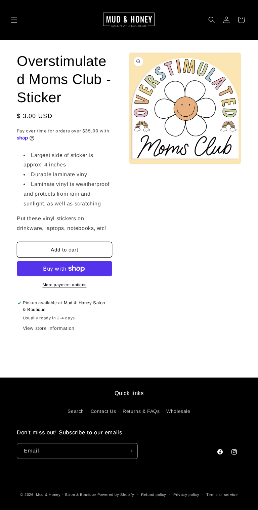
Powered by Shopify (115, 495)
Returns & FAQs (141, 411)
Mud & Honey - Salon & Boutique (66, 495)
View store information (49, 328)
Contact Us (103, 411)
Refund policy (153, 495)
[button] (14, 19)
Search (76, 411)
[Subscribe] (130, 451)
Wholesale (178, 411)
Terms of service (222, 495)
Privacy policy (186, 495)
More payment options (65, 284)
